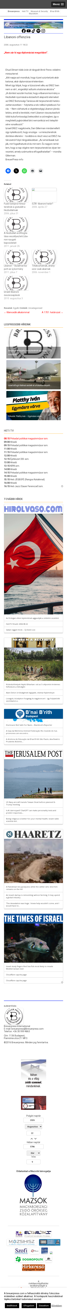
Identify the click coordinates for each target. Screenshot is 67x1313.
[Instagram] (43, 32)
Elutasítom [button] (44, 1305)
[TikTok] (33, 32)
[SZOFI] (21, 1254)
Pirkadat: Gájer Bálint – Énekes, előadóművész (27, 354)
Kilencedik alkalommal (16, 312)
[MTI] (34, 1254)
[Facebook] (23, 32)
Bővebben (57, 1305)
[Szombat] (44, 1254)
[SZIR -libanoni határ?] (44, 195)
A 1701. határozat (52, 312)
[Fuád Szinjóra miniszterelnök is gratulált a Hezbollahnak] (16, 195)
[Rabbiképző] (51, 1254)
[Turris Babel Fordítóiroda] (49, 1245)
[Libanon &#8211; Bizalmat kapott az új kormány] (16, 257)
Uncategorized (35, 308)
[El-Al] (38, 1237)
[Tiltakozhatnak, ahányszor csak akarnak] (44, 257)
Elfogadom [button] (29, 1305)
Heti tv (9, 430)
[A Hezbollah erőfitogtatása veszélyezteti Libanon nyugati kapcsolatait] (16, 224)
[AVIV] (19, 1237)
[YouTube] (28, 32)
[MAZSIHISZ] (22, 1245)
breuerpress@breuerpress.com (27, 1028)
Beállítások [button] (12, 1305)
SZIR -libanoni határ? (42, 203)
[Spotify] (38, 32)
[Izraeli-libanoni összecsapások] (16, 283)
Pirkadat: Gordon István (17, 385)
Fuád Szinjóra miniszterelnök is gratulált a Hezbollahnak (15, 206)
